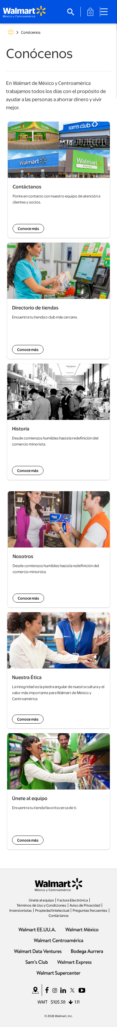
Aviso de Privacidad (85, 905)
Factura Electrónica (72, 900)
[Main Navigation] (106, 11)
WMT (43, 1002)
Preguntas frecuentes (90, 910)
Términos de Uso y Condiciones (41, 905)
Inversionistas (20, 910)
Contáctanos (59, 915)
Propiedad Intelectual (52, 910)
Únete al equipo (41, 900)
